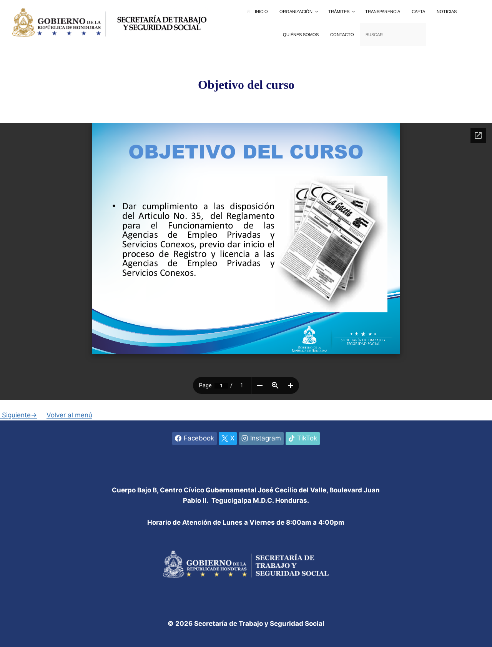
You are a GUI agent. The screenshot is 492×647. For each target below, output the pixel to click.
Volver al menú (69, 415)
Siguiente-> (18, 415)
